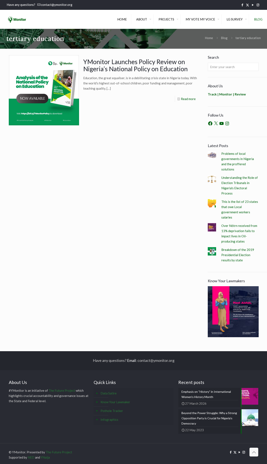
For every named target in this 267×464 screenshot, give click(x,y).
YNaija (45, 457)
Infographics (109, 419)
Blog (224, 38)
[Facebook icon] (242, 5)
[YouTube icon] (252, 5)
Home (209, 38)
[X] (215, 123)
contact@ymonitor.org (56, 4)
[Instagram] (227, 123)
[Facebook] (210, 123)
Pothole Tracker (112, 411)
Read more (188, 99)
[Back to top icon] (253, 452)
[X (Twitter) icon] (247, 5)
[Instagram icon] (257, 5)
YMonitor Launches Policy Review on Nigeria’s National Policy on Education (135, 65)
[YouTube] (221, 123)
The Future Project (62, 390)
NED (31, 457)
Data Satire (109, 393)
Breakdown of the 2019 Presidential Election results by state (237, 255)
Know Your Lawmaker (115, 402)
